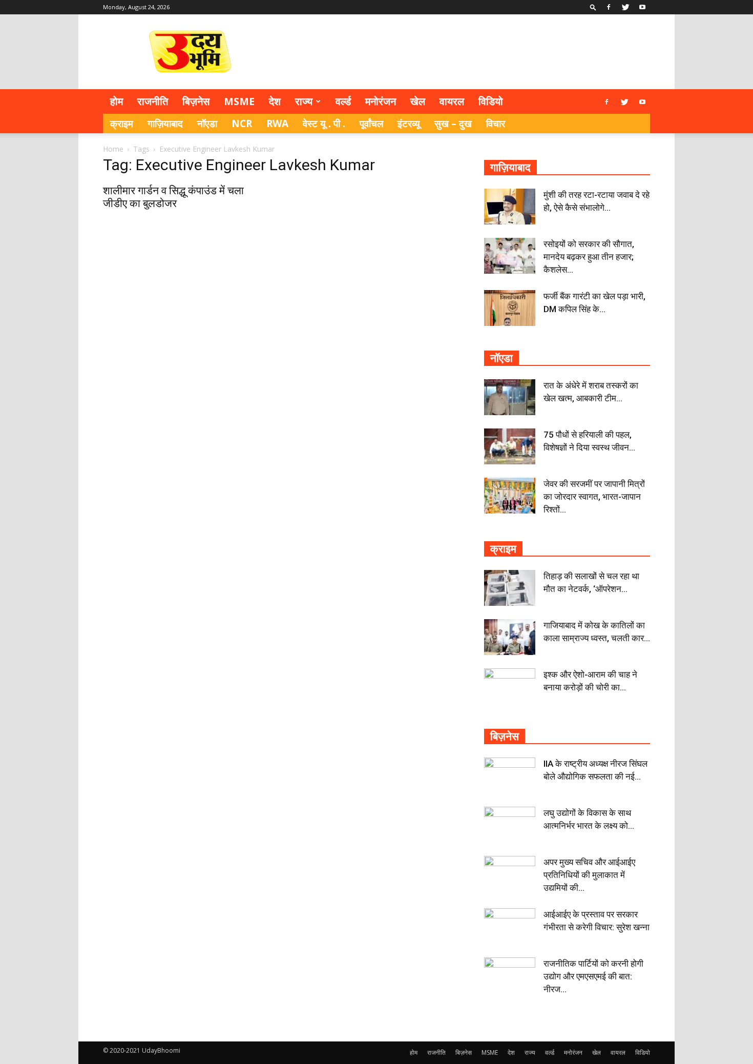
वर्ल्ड (343, 101)
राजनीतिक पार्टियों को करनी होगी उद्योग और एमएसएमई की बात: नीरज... (593, 976)
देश (275, 101)
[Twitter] (625, 7)
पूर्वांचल (371, 123)
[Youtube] (642, 7)
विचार (495, 123)
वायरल (452, 101)
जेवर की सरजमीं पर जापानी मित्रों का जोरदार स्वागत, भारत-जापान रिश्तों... (594, 497)
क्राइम (121, 123)
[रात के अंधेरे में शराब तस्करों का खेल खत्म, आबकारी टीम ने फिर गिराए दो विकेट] (509, 397)
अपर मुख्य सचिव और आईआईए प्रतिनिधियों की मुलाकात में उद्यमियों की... (589, 875)
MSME (239, 101)
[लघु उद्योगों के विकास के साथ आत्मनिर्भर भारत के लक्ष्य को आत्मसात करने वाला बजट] (509, 825)
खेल (417, 101)
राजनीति (152, 101)
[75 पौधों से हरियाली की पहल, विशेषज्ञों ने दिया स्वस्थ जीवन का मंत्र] (509, 446)
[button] (593, 7)
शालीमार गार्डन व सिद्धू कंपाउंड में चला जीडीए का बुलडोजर (173, 197)
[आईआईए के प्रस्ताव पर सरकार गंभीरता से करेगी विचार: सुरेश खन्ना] (509, 926)
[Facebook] (608, 7)
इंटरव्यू (409, 123)
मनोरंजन (380, 101)
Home (113, 149)
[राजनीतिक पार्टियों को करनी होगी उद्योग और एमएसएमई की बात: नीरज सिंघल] (509, 975)
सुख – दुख (453, 123)
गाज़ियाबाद (165, 123)
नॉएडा (207, 123)
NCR (242, 123)
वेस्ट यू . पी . (324, 123)
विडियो (490, 101)
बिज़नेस (196, 101)
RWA (277, 123)
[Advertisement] (463, 52)
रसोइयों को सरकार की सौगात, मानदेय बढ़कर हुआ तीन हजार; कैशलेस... (588, 257)
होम (116, 101)
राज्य (303, 101)
